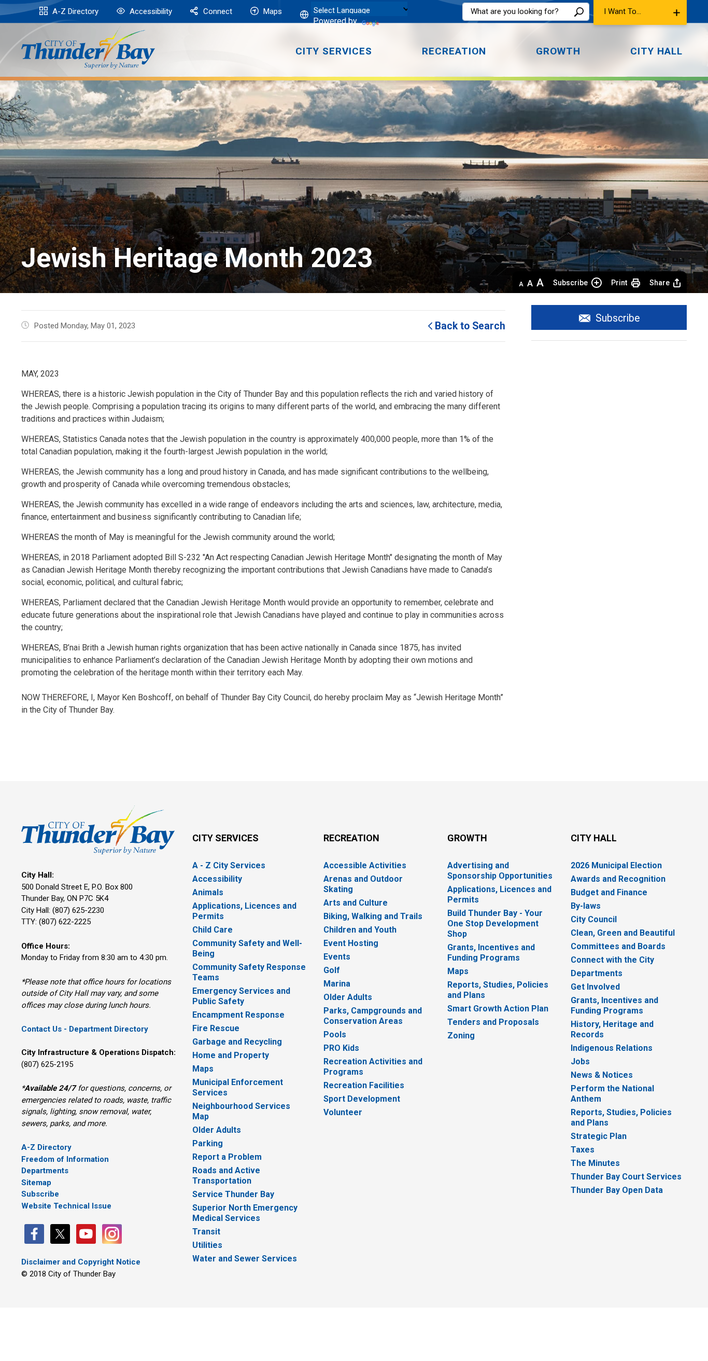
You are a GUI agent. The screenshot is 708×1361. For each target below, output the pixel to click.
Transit (206, 1232)
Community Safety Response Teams (249, 972)
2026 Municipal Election (616, 865)
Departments (44, 1170)
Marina (336, 984)
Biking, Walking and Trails (372, 916)
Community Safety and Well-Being (247, 948)
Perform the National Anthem (612, 1094)
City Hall (594, 837)
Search (579, 11)
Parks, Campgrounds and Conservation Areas (372, 1016)
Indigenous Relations (612, 1048)
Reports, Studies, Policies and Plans (497, 990)
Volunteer (342, 1112)
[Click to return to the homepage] (88, 48)
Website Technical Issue (66, 1206)
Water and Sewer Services (244, 1258)
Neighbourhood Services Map (241, 1111)
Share (659, 283)
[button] (640, 12)
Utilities (207, 1245)
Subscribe (570, 283)
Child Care (212, 930)
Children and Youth (360, 930)
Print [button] (619, 283)
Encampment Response (238, 1015)
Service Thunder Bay (233, 1194)
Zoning (461, 1035)
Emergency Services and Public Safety (241, 996)
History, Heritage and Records (612, 1029)
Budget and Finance (609, 892)
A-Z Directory (74, 11)
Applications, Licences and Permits (244, 911)
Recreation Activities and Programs (372, 1067)
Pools (334, 1034)
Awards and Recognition (618, 879)
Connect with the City (612, 960)
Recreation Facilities (363, 1085)
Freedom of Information (65, 1159)
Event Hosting (350, 943)
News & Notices (602, 1075)
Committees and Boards (618, 946)
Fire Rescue (215, 1028)
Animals (207, 892)
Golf (331, 970)
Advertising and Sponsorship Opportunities (500, 870)
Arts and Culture (355, 903)
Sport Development (361, 1099)
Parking (207, 1143)
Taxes (582, 1150)
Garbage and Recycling (237, 1042)
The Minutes (595, 1163)
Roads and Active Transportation (226, 1175)
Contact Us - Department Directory (84, 1029)
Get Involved (595, 987)
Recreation (351, 837)
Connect (216, 11)
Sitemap (36, 1182)
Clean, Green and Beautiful (623, 933)
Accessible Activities (364, 865)
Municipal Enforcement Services (237, 1087)
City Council (594, 919)
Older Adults (216, 1130)
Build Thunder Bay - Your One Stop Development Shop (495, 923)
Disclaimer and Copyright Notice (80, 1262)
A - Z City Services (228, 865)
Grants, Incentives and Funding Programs (491, 952)
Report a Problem (227, 1157)
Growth (467, 837)
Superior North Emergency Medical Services (245, 1213)
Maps (271, 11)
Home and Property (230, 1055)
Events (336, 957)
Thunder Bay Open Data (617, 1190)
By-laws (586, 906)
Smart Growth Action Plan (497, 1008)
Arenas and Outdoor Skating (363, 884)
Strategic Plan (599, 1136)
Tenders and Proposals (493, 1022)
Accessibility (150, 11)
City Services (225, 837)
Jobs (580, 1061)
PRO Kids (341, 1048)
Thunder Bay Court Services (626, 1177)
